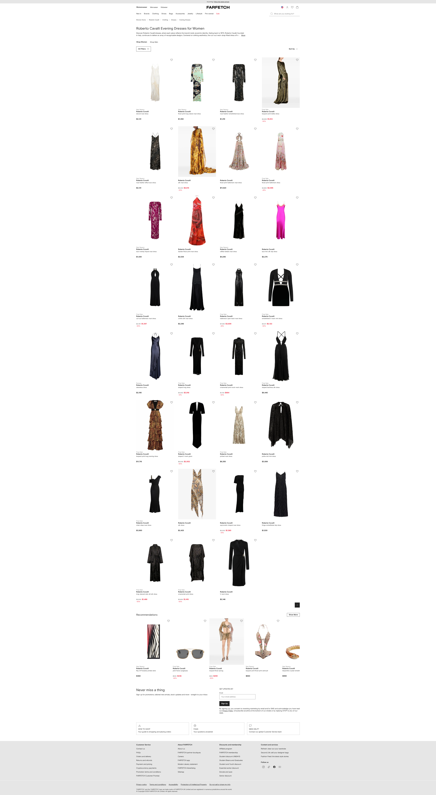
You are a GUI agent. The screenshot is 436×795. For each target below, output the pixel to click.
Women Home (141, 20)
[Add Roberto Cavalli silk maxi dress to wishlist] (213, 128)
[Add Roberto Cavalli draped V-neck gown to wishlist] (213, 402)
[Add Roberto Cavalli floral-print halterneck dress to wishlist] (297, 128)
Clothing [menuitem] (155, 13)
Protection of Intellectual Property (194, 784)
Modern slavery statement (188, 764)
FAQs (196, 729)
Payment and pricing (144, 764)
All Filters (142, 49)
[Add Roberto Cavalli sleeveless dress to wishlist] (171, 333)
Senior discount (225, 776)
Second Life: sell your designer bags (275, 752)
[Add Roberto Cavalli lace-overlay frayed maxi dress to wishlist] (171, 197)
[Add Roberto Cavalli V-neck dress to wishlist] (255, 540)
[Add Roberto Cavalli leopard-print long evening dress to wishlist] (171, 402)
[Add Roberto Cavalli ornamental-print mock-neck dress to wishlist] (255, 333)
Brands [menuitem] (146, 13)
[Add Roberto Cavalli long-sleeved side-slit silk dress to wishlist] (171, 540)
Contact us (140, 749)
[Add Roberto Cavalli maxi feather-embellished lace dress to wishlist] (255, 59)
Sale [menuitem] (217, 13)
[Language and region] (282, 7)
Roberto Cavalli (154, 20)
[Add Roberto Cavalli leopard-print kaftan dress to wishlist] (297, 59)
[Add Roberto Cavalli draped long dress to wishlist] (213, 333)
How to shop (144, 729)
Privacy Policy (227, 711)
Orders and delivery (143, 756)
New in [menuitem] (138, 13)
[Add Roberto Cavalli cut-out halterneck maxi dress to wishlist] (171, 264)
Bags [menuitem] (171, 13)
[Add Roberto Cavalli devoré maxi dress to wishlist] (171, 59)
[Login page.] (287, 7)
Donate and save (225, 772)
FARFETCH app (184, 760)
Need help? (254, 729)
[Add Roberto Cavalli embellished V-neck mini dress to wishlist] (297, 264)
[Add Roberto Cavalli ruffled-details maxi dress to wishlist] (255, 197)
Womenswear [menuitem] (141, 7)
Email (221, 693)
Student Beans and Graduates (231, 760)
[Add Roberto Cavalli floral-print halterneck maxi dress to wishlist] (255, 128)
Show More (293, 615)
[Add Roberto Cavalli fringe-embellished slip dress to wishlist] (297, 471)
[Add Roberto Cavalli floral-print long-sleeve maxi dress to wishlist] (213, 59)
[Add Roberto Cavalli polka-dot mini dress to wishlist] (297, 402)
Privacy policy (141, 784)
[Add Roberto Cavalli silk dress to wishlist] (213, 471)
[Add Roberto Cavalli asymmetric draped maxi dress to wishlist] (255, 471)
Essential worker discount (229, 768)
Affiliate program (225, 749)
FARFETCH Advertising (186, 768)
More (243, 35)
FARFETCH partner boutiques (189, 752)
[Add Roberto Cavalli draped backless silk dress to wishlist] (297, 333)
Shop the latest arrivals (221, 2)
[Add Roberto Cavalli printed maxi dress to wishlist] (255, 402)
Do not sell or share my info (219, 784)
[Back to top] (297, 605)
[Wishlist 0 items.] (292, 7)
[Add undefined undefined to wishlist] (168, 620)
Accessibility (173, 784)
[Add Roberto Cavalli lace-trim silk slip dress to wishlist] (297, 197)
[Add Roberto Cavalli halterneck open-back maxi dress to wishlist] (255, 264)
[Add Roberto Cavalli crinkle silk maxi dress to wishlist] (213, 264)
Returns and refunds (144, 760)
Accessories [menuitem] (180, 13)
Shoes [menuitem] (163, 13)
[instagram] (263, 766)
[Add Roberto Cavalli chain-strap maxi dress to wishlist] (171, 471)
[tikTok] (268, 766)
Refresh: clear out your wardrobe (273, 749)
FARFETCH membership (228, 752)
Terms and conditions (158, 784)
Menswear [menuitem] (154, 7)
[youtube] (279, 766)
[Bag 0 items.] (297, 7)
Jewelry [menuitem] (190, 13)
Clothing (165, 20)
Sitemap (181, 772)
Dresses (173, 20)
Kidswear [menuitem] (164, 7)
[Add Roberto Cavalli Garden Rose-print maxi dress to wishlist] (213, 197)
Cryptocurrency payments (146, 768)
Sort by (292, 49)
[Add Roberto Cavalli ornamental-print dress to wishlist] (213, 540)
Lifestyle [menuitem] (199, 13)
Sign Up (224, 703)
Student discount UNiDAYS (229, 756)
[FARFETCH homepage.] (218, 7)
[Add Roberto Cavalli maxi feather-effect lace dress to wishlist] (171, 128)
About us (181, 749)
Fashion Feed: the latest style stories (275, 756)
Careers (181, 756)
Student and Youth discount (230, 764)
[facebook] (274, 766)
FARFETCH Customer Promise (147, 776)
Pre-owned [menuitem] (209, 13)
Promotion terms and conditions (148, 772)
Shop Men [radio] (154, 42)
